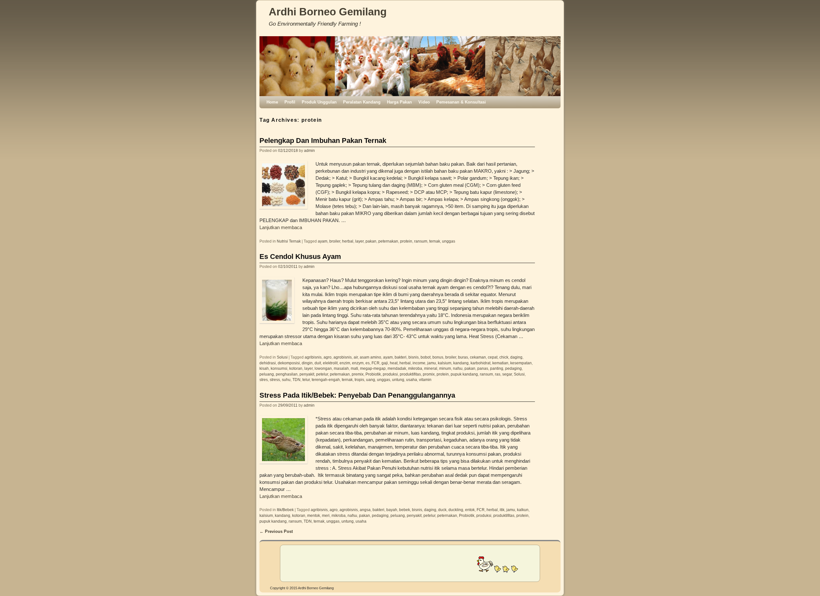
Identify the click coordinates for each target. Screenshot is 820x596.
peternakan (388, 241)
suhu (286, 379)
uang (370, 379)
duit (318, 363)
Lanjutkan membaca (280, 227)
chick (503, 357)
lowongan (323, 368)
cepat (492, 357)
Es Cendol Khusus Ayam (300, 256)
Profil (289, 102)
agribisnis (313, 357)
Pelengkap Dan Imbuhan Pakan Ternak (322, 141)
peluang (266, 374)
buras (463, 357)
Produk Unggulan (319, 102)
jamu (431, 363)
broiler (334, 241)
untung (398, 379)
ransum (420, 241)
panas (482, 368)
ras (497, 374)
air (356, 357)
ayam (322, 241)
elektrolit (330, 363)
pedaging (513, 368)
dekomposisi (289, 363)
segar (507, 374)
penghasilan (287, 374)
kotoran (295, 368)
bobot (425, 357)
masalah (341, 368)
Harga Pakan (399, 102)
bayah (391, 510)
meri (326, 515)
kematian (500, 363)
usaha (411, 379)
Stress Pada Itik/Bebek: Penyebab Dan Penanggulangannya (357, 395)
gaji (384, 363)
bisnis (413, 357)
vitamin (425, 379)
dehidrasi (267, 363)
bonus (437, 357)
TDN (296, 379)
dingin (307, 363)
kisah (264, 368)
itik (502, 510)
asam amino (370, 357)
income (419, 363)
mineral (430, 368)
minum (445, 368)
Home (272, 102)
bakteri (400, 357)
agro (328, 357)
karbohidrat (480, 363)
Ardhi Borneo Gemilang (328, 12)
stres (263, 379)
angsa (365, 510)
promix (429, 374)
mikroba (415, 368)
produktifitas (410, 374)
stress (275, 379)
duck (442, 510)
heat (394, 363)
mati (354, 368)
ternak (434, 241)
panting (496, 368)
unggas (448, 241)
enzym (358, 363)
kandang (461, 363)
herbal (347, 241)
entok (470, 510)
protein (406, 241)
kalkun (523, 510)
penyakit (306, 374)
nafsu (458, 368)
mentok (313, 515)
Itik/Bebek (285, 510)
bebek (404, 510)
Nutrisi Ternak (289, 241)
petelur (322, 374)
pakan (370, 241)
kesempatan (521, 363)
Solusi (282, 357)
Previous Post (276, 531)
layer (359, 241)
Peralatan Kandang (362, 102)
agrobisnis (342, 357)
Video (424, 102)
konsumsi (279, 368)
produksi (390, 374)
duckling (455, 510)
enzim (345, 363)
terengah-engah (326, 379)
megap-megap (373, 368)
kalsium (444, 363)
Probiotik (373, 374)
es (367, 363)
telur (306, 379)
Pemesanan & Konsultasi (461, 102)
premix (358, 374)
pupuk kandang (464, 374)
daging (516, 357)
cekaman (478, 357)
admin (309, 150)
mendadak (397, 368)
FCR (376, 363)
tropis (359, 379)
